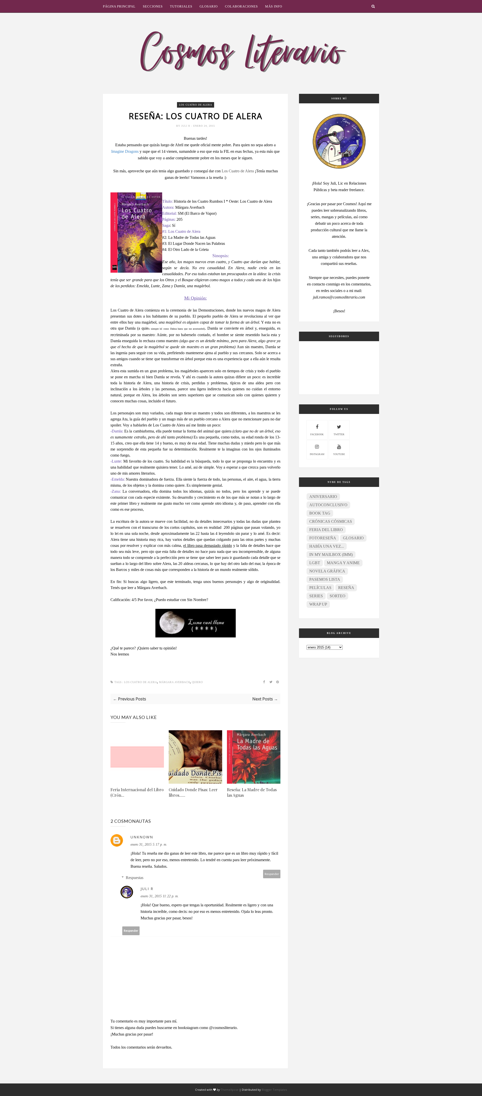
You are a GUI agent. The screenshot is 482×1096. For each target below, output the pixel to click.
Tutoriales (181, 6)
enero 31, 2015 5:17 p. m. (149, 844)
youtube (339, 454)
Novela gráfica (327, 571)
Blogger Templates (274, 1089)
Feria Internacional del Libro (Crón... (137, 792)
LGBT (314, 563)
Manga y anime (343, 563)
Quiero (197, 682)
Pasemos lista (324, 579)
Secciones (153, 6)
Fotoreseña (322, 538)
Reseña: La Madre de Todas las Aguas (252, 792)
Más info (273, 6)
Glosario (209, 6)
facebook (317, 434)
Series (316, 596)
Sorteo (337, 596)
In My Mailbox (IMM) (331, 554)
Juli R (186, 125)
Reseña (346, 588)
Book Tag (319, 513)
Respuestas (134, 877)
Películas (320, 588)
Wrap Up (318, 604)
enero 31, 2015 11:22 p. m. (160, 896)
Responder (272, 873)
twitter (339, 434)
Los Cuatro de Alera (195, 104)
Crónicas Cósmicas (330, 521)
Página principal (119, 6)
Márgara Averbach (174, 682)
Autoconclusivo (328, 505)
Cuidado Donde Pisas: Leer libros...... (193, 792)
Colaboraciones (241, 6)
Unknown (142, 837)
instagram (317, 454)
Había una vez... (326, 546)
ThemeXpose (229, 1089)
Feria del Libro (326, 530)
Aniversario (323, 496)
